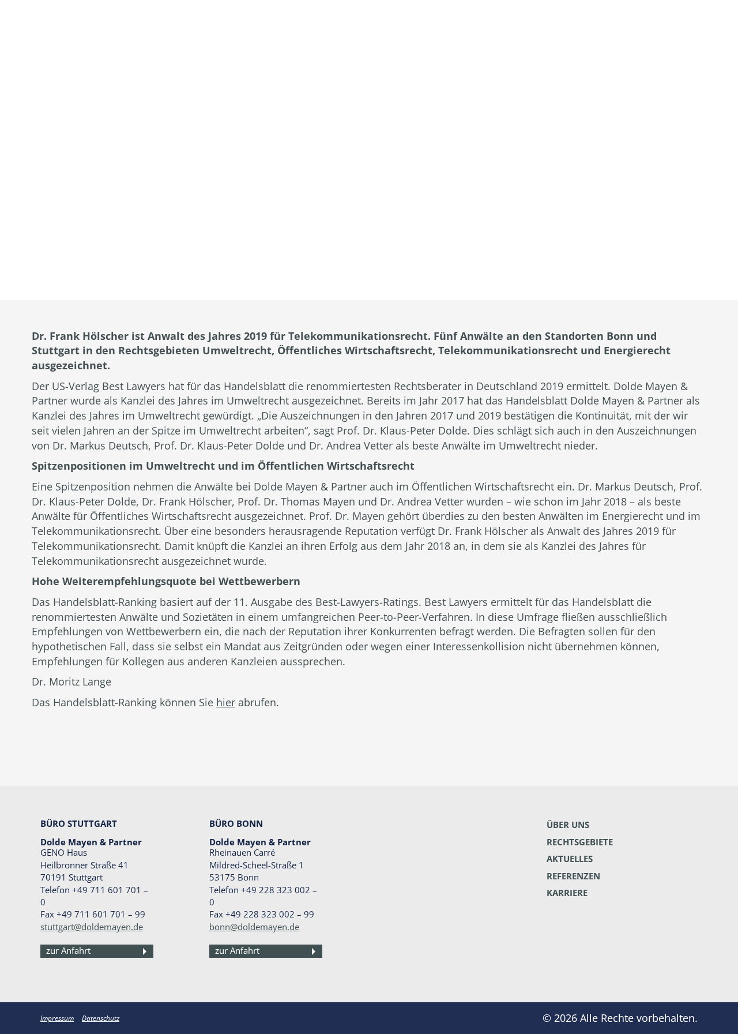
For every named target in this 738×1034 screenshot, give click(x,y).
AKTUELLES (570, 858)
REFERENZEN (573, 876)
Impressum (57, 1018)
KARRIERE (567, 892)
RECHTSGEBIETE (580, 842)
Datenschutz (100, 1018)
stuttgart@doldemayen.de (91, 926)
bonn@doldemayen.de (254, 926)
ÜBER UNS (568, 824)
